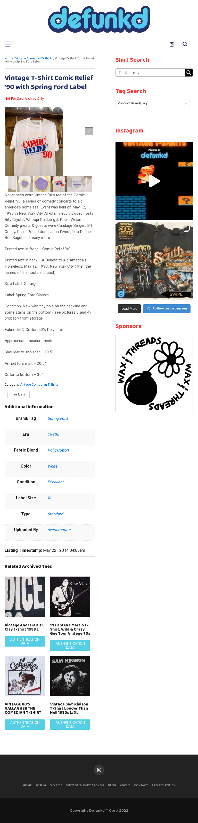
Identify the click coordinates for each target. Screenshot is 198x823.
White (52, 466)
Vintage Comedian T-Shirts (34, 58)
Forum (41, 785)
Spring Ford (57, 418)
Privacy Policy (163, 785)
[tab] (18, 394)
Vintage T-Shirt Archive (85, 785)
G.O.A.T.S (56, 785)
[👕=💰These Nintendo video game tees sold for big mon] (154, 181)
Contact (141, 785)
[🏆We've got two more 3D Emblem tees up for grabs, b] (154, 261)
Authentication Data (24, 641)
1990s (53, 434)
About (125, 785)
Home (9, 58)
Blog (112, 785)
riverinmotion (58, 529)
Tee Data (18, 394)
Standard (55, 514)
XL (49, 498)
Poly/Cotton (58, 450)
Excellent (55, 482)
